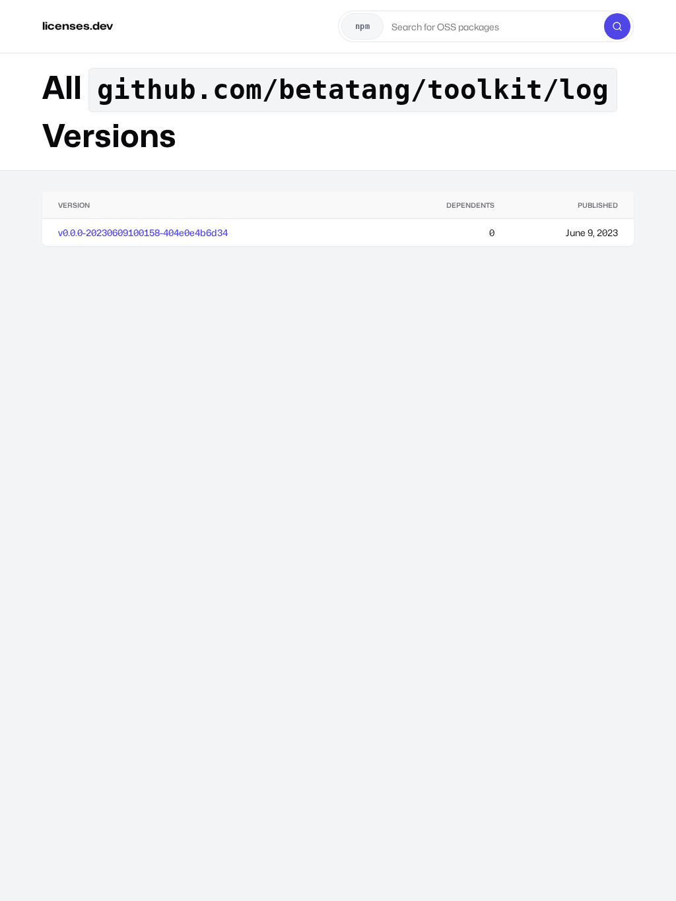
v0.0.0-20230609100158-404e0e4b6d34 (143, 232)
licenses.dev (77, 26)
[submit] (617, 26)
